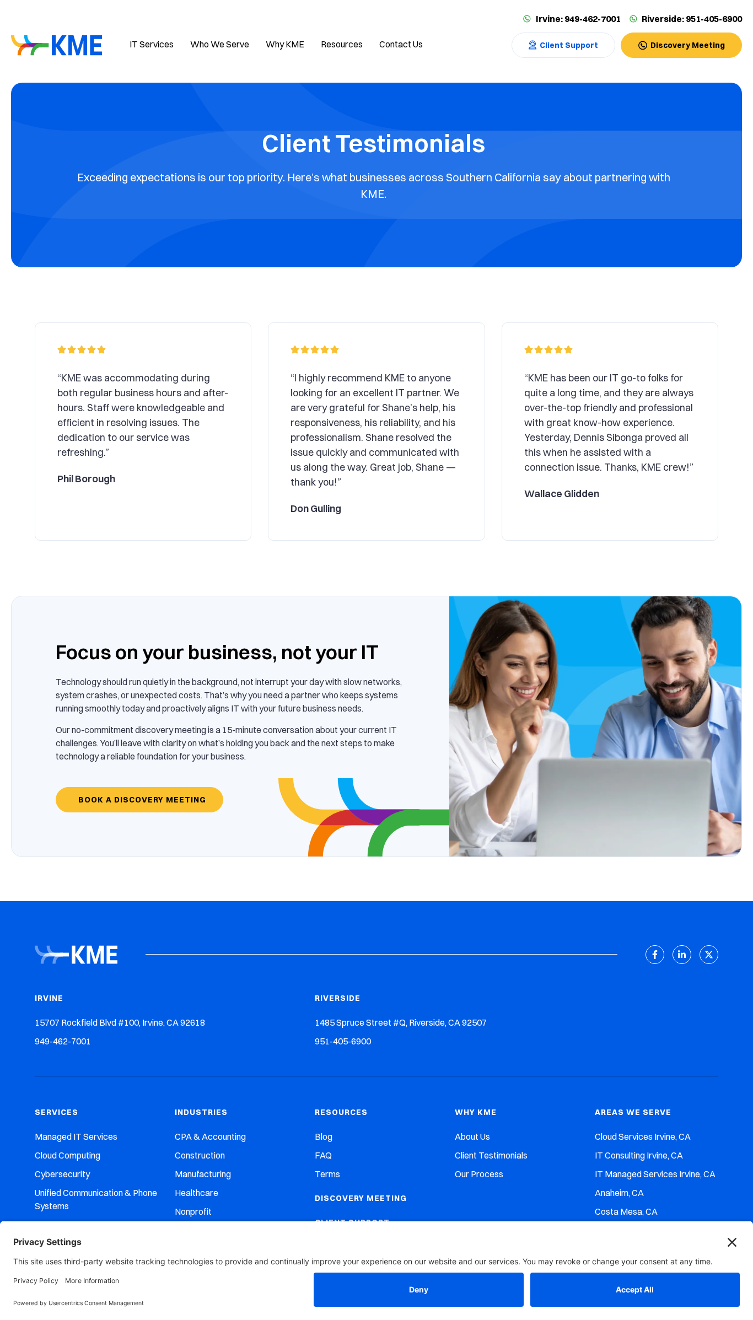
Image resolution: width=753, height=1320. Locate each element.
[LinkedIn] (682, 954)
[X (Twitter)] (709, 954)
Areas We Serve (633, 1112)
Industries (201, 1112)
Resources (341, 1112)
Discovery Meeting (361, 1198)
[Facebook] (655, 954)
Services (56, 1112)
